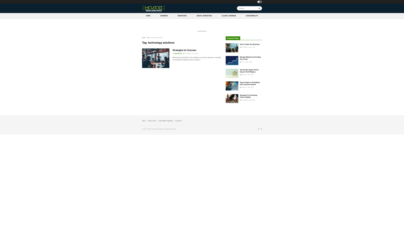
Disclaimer (178, 121)
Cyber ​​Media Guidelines (166, 121)
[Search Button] (260, 8)
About (144, 121)
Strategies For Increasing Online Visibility (248, 96)
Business (164, 16)
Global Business (229, 16)
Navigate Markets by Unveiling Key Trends (250, 58)
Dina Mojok (178, 53)
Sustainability (252, 16)
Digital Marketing (204, 16)
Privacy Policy (152, 121)
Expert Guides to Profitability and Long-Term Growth (250, 83)
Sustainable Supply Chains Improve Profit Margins (249, 71)
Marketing (182, 16)
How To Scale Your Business (250, 44)
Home (148, 16)
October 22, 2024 (189, 53)
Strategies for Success (184, 50)
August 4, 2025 (245, 87)
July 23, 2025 (245, 62)
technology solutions (157, 37)
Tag (148, 37)
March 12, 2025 (245, 74)
